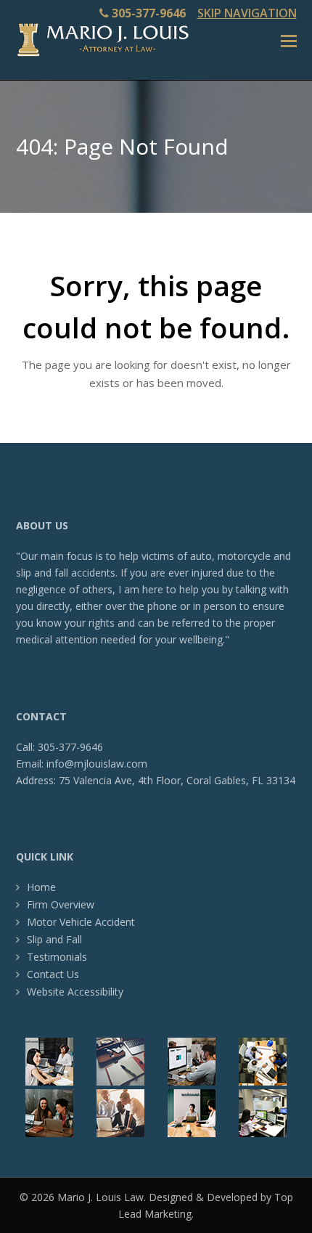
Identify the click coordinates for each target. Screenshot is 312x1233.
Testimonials (57, 957)
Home (41, 887)
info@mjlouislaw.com (96, 763)
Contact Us (53, 974)
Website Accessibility (75, 991)
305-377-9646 (149, 13)
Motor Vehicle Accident (81, 922)
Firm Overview (60, 904)
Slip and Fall (54, 939)
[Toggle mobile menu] (289, 40)
